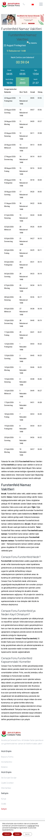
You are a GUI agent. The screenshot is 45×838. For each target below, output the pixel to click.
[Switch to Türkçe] (32, 4)
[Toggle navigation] (41, 4)
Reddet (17, 834)
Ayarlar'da (30, 826)
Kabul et (7, 834)
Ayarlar (27, 834)
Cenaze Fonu (20, 638)
